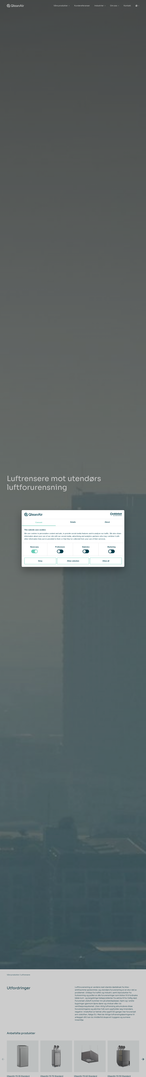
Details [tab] (73, 522)
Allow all (105, 561)
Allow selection (73, 561)
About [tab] (107, 522)
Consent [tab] (38, 522)
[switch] (60, 551)
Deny (40, 561)
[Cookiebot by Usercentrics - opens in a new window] (112, 514)
